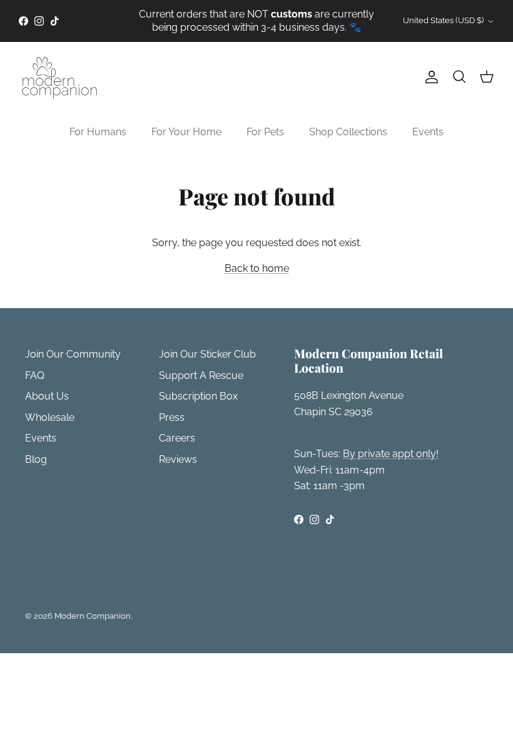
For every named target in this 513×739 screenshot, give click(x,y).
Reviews (178, 459)
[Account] (429, 77)
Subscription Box (198, 396)
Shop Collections (348, 132)
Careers (177, 438)
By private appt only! (391, 454)
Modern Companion (92, 616)
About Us (47, 396)
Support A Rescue (201, 375)
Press (172, 417)
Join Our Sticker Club (207, 354)
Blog (36, 459)
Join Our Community (73, 354)
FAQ (34, 375)
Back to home (257, 268)
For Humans (97, 132)
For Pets (265, 132)
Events (428, 132)
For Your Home (186, 132)
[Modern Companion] (59, 77)
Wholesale (49, 417)
